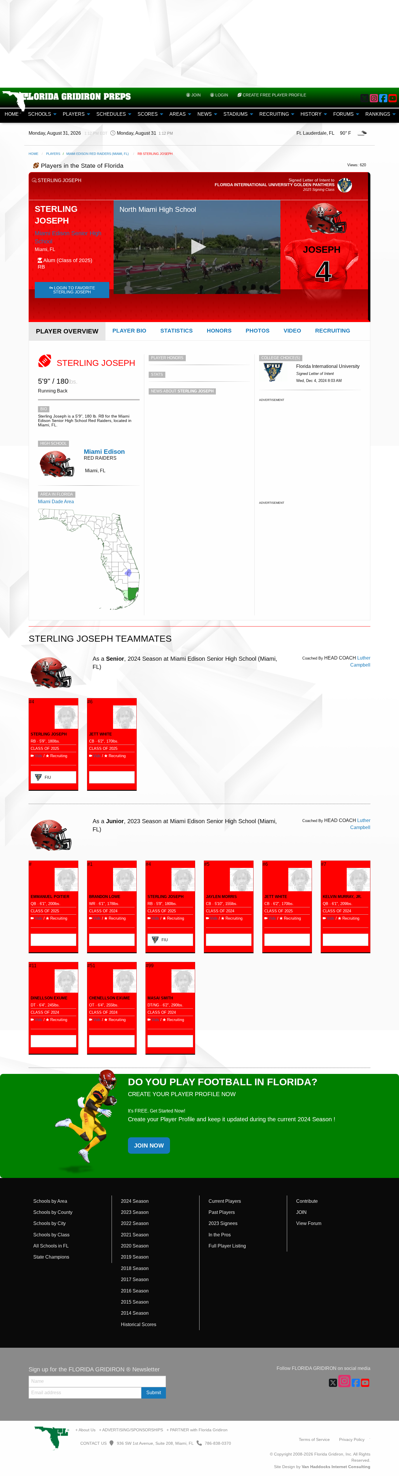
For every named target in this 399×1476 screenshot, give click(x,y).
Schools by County (52, 1212)
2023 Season (135, 1212)
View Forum (308, 1223)
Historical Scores (138, 1324)
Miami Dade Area (56, 501)
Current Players (225, 1201)
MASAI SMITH (160, 998)
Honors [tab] (219, 331)
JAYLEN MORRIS (221, 896)
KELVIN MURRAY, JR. (342, 896)
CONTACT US (93, 1443)
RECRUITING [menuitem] (274, 114)
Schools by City (49, 1223)
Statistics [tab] (176, 331)
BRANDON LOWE (104, 896)
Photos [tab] (258, 331)
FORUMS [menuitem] (343, 114)
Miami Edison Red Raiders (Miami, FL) (97, 153)
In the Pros (220, 1234)
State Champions (51, 1256)
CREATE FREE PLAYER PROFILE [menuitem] (274, 95)
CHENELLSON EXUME (109, 998)
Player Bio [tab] (129, 331)
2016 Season (135, 1290)
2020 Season (135, 1245)
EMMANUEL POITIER (50, 896)
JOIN (301, 1212)
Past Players (222, 1212)
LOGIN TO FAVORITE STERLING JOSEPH (74, 289)
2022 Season (135, 1223)
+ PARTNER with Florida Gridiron (197, 1429)
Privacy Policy (352, 1439)
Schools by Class (51, 1234)
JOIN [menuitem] (195, 95)
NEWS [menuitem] (204, 114)
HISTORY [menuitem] (311, 114)
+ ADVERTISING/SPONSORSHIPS (131, 1429)
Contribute (307, 1201)
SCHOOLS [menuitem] (39, 114)
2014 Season (135, 1313)
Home (33, 153)
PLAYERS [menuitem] (74, 114)
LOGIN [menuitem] (221, 95)
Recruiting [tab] (332, 331)
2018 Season (135, 1268)
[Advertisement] (199, 44)
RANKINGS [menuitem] (377, 114)
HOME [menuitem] (12, 114)
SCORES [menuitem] (148, 114)
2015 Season (135, 1301)
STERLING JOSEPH (49, 734)
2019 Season (135, 1256)
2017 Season (135, 1279)
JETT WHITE (100, 734)
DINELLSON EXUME (49, 998)
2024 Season (135, 1201)
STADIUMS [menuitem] (235, 114)
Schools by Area (50, 1201)
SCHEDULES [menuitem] (111, 114)
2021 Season (135, 1234)
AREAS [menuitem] (177, 114)
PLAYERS (53, 153)
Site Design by (322, 1466)
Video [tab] (292, 331)
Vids (38, 756)
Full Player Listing (227, 1245)
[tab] (67, 331)
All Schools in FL (51, 1245)
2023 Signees (223, 1223)
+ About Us (85, 1429)
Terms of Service (314, 1439)
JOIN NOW (149, 1145)
